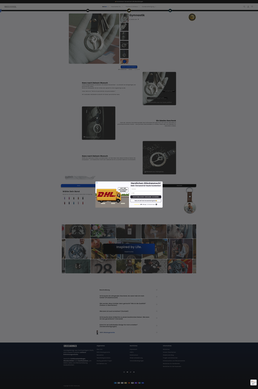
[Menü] (256, 380)
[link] (146, 204)
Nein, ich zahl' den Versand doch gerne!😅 (146, 200)
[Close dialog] (96, 182)
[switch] (253, 384)
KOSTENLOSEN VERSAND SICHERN (146, 197)
